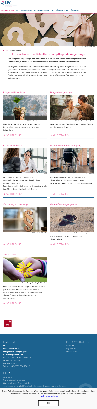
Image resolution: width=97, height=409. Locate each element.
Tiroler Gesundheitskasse (14, 380)
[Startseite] (9, 4)
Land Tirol (7, 377)
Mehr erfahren (25, 113)
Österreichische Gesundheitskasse (18, 383)
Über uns (70, 346)
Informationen (8, 10)
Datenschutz (71, 352)
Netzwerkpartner (41, 10)
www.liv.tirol (16, 363)
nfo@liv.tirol (15, 360)
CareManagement (24, 10)
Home (5, 51)
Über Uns (75, 10)
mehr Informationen (49, 396)
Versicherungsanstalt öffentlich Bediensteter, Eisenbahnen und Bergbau (34, 386)
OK (48, 403)
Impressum (71, 349)
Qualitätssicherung (60, 10)
